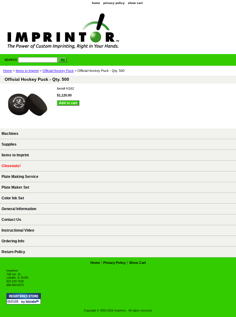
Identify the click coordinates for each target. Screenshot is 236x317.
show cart (135, 3)
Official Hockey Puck (58, 70)
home (96, 3)
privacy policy (114, 3)
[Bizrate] (33, 301)
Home (7, 70)
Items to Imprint (27, 70)
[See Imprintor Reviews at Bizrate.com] (23, 298)
